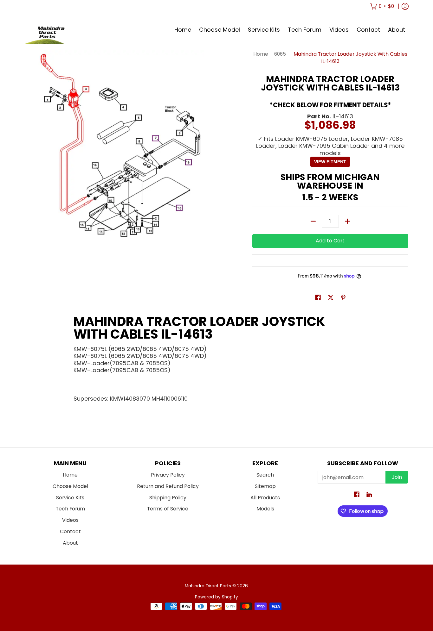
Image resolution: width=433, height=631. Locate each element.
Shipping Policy (167, 497)
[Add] (347, 221)
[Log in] (405, 6)
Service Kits (70, 497)
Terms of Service (167, 508)
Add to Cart (330, 240)
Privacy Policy (168, 474)
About (70, 543)
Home (260, 54)
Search (265, 474)
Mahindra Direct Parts (208, 586)
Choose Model (70, 486)
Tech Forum (70, 508)
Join (397, 477)
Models (265, 508)
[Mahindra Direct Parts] (48, 30)
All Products (265, 497)
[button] (317, 298)
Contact (70, 531)
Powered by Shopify (216, 597)
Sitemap (265, 486)
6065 (280, 54)
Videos (70, 520)
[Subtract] (313, 221)
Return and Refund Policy (168, 486)
